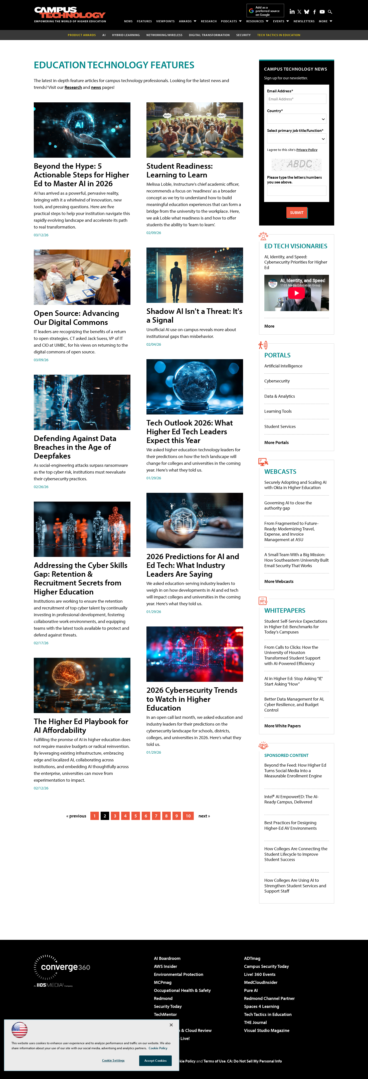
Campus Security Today (266, 966)
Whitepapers (284, 610)
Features (144, 21)
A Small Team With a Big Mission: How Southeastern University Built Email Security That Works (296, 560)
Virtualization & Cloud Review (183, 1030)
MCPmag (162, 982)
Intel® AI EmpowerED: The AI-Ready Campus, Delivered (291, 799)
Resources (255, 21)
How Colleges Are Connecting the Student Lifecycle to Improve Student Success (295, 854)
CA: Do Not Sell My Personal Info (254, 1060)
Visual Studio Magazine (266, 1030)
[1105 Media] (64, 1012)
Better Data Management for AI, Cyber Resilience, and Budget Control (294, 704)
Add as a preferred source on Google (268, 11)
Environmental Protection (178, 974)
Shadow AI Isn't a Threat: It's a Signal (194, 315)
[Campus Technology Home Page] (70, 14)
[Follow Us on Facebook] (314, 12)
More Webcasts (279, 581)
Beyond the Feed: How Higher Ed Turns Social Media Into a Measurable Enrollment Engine (295, 770)
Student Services (280, 426)
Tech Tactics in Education (268, 1014)
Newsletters (304, 21)
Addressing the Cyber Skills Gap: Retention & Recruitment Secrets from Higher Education (80, 578)
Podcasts (229, 21)
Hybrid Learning (126, 35)
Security (243, 35)
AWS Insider (165, 966)
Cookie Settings (113, 1060)
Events (278, 21)
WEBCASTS (280, 471)
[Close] (171, 1024)
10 (188, 816)
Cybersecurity (277, 381)
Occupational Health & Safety (182, 990)
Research (209, 21)
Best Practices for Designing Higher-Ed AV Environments (290, 825)
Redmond (163, 998)
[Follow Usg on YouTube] (322, 11)
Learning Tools (278, 411)
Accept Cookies (155, 1060)
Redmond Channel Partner (269, 998)
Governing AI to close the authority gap (288, 505)
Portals (277, 354)
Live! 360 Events (260, 974)
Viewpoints (165, 21)
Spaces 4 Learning (261, 1006)
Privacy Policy (306, 149)
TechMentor (165, 1014)
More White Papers (282, 726)
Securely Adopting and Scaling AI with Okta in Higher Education (295, 485)
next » (204, 816)
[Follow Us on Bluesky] (306, 11)
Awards (185, 21)
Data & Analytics (279, 396)
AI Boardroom (167, 958)
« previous (76, 816)
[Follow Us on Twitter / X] (299, 12)
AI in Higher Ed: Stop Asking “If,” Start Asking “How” (293, 681)
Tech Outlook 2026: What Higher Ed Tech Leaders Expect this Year (189, 431)
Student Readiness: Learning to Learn (179, 170)
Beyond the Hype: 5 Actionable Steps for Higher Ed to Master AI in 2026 (81, 174)
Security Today (168, 1006)
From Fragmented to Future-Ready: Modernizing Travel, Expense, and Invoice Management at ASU (291, 531)
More (323, 21)
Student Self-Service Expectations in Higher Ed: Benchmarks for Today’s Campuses (295, 626)
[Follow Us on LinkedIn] (292, 11)
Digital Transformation (209, 35)
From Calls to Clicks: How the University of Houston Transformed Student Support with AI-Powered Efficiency (292, 655)
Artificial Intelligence (283, 366)
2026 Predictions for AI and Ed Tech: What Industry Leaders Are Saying (192, 565)
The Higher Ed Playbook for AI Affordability (81, 725)
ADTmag (252, 958)
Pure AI (251, 990)
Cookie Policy (184, 1060)
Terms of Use (215, 1060)
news (96, 87)
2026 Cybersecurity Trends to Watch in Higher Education (191, 698)
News (128, 21)
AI (104, 35)
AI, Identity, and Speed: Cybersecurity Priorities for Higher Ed (295, 262)
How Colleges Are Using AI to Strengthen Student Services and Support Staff (295, 886)
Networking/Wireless (164, 35)
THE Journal (255, 1022)
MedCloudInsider (260, 982)
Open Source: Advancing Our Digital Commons (76, 317)
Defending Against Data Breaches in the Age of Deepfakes (75, 447)
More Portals (276, 442)
